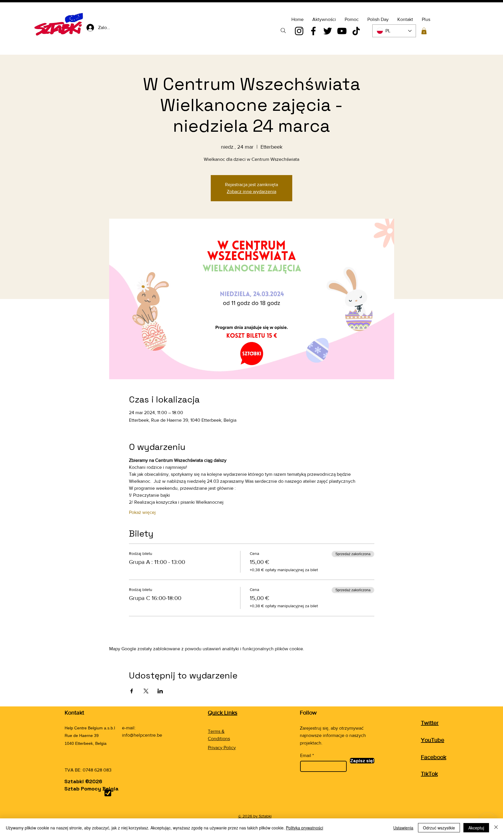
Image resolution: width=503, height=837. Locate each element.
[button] (424, 31)
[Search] (283, 30)
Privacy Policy (222, 747)
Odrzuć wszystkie (439, 828)
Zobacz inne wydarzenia (251, 191)
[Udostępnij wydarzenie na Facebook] (131, 691)
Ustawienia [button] (403, 828)
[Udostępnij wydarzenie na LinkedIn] (160, 691)
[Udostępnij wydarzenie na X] (146, 691)
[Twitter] (327, 31)
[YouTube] (342, 31)
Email (305, 755)
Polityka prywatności (304, 828)
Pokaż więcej (142, 512)
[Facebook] (313, 31)
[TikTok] (356, 31)
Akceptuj (476, 828)
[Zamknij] (496, 827)
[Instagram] (299, 31)
